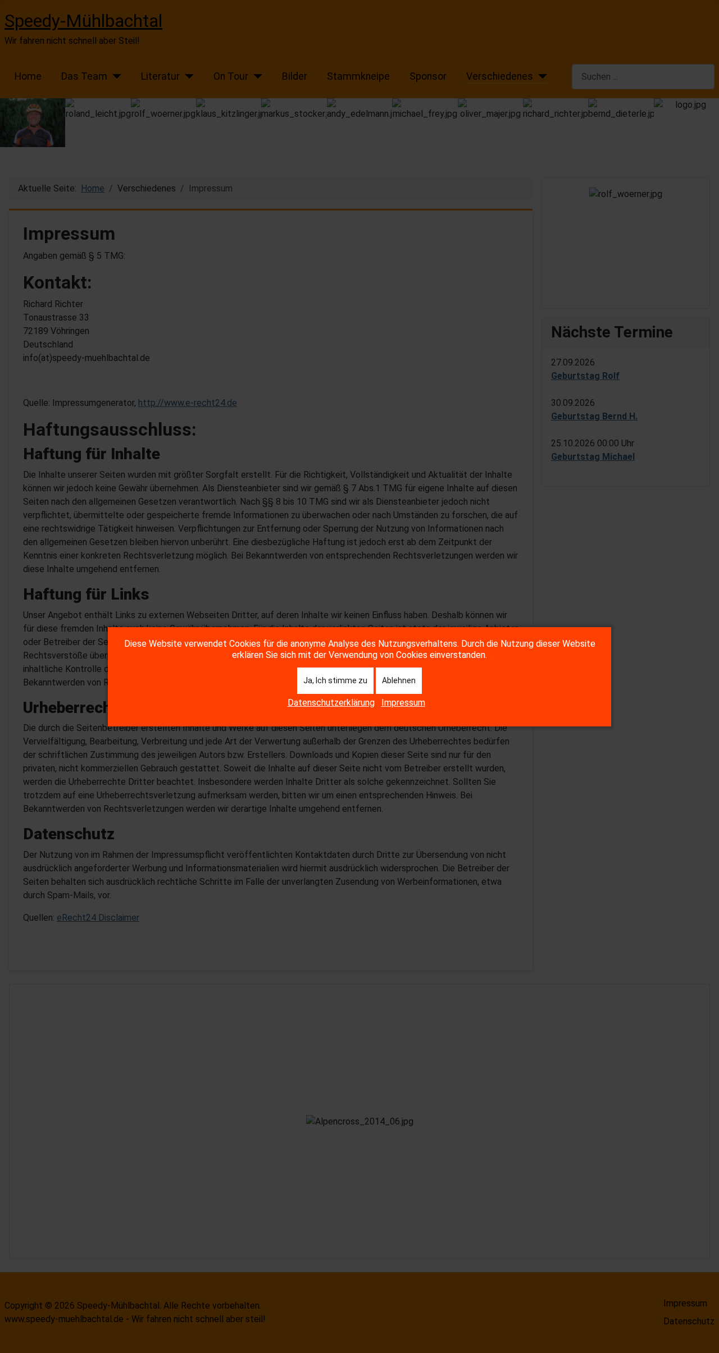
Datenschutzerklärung (331, 702)
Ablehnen (399, 680)
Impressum (403, 702)
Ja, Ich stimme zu (335, 680)
